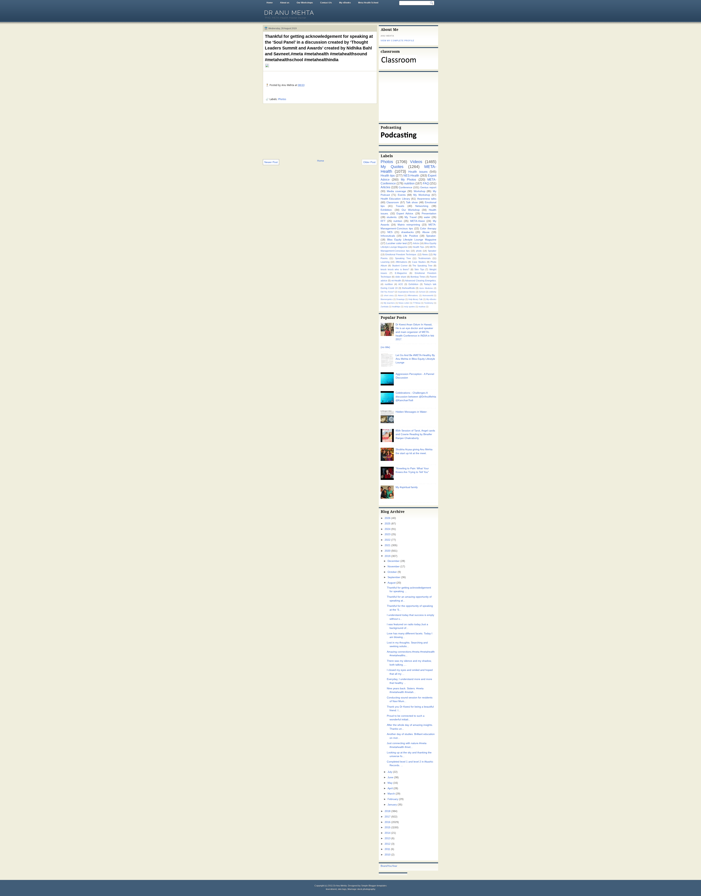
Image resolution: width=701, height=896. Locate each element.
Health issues (418, 171)
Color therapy (428, 228)
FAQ (426, 183)
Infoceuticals (388, 235)
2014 (387, 833)
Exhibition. (386, 210)
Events (402, 195)
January (392, 804)
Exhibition (413, 284)
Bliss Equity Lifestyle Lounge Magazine (411, 239)
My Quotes (392, 166)
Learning (385, 262)
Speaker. (431, 235)
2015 (387, 827)
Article (416, 243)
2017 (387, 816)
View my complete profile (397, 40)
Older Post (369, 162)
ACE (400, 284)
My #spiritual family (407, 487)
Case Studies (419, 262)
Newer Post (271, 162)
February (393, 799)
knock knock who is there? (395, 269)
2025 (387, 523)
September (394, 577)
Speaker (432, 251)
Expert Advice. (405, 213)
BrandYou (386, 866)
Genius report (428, 187)
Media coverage (396, 191)
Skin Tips (419, 269)
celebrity (432, 292)
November (394, 566)
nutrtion (397, 221)
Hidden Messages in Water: (411, 411)
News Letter (404, 303)
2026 (387, 518)
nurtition (389, 284)
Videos (416, 161)
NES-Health (411, 175)
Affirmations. (412, 295)
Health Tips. (419, 247)
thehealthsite (408, 288)
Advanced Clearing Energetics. (420, 280)
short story (389, 295)
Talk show (412, 202)
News (425, 254)
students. (392, 217)
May (390, 783)
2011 (387, 849)
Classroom (392, 202)
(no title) (385, 347)
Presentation (429, 213)
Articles (385, 187)
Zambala (384, 306)
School (422, 292)
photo (419, 251)
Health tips (388, 175)
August (392, 582)
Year (394, 866)
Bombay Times (418, 277)
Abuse (426, 232)
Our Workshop (411, 210)
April (390, 788)
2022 (387, 539)
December (394, 561)
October (392, 572)
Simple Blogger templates (374, 885)
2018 (387, 811)
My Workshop (421, 195)
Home (270, 2)
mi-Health (396, 280)
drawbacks (407, 232)
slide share (400, 277)
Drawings (400, 299)
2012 (387, 843)
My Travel (410, 217)
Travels (400, 206)
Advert (401, 295)
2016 (387, 822)
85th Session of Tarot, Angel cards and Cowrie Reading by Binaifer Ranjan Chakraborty (415, 434)
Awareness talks (426, 198)
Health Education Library (395, 198)
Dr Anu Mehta (289, 12)
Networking (421, 206)
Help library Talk (415, 299)
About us (284, 2)
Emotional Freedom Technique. (401, 254)
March (391, 793)
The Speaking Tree (422, 265)
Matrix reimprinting (409, 224)
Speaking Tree (403, 258)
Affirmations (401, 262)
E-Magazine (401, 273)
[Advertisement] (320, 131)
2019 (387, 556)
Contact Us (326, 2)
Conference (405, 187)
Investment (331, 889)
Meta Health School (368, 2)
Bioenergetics (387, 299)
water (427, 217)
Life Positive (410, 235)
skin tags (342, 889)
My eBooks (345, 2)
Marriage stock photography (361, 889)
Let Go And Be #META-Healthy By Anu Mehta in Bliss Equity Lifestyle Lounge (415, 359)
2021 (387, 545)
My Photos (408, 179)
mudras (422, 306)
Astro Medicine (426, 288)
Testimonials (424, 258)
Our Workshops (305, 2)
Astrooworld (427, 295)
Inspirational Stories (406, 292)
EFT (383, 221)
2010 (387, 854)
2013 (387, 838)
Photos (282, 99)
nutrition (409, 183)
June (390, 777)
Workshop (419, 191)
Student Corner (400, 265)
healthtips (396, 306)
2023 (387, 534)
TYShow (416, 303)
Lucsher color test (396, 243)
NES (389, 232)
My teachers (389, 303)
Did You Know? (387, 292)
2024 (387, 529)
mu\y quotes (409, 306)
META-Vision (417, 221)
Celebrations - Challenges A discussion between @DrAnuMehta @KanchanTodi (416, 396)
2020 (387, 550)
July (390, 772)
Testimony (428, 303)
